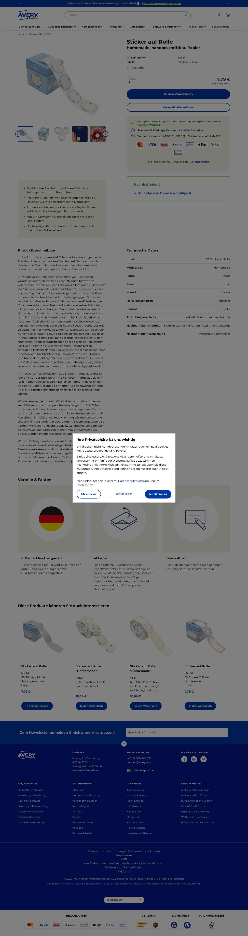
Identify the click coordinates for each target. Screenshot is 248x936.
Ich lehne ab (89, 494)
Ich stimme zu (158, 494)
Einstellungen (124, 493)
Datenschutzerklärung (133, 481)
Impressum (84, 485)
